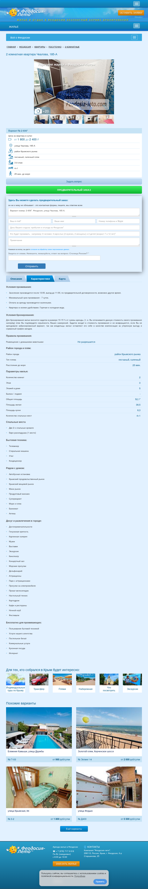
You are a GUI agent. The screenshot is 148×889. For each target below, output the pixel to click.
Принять (100, 881)
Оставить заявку (131, 12)
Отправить (31, 266)
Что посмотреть (109, 683)
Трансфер (39, 683)
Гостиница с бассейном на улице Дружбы (39, 734)
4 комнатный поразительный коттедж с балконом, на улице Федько (109, 794)
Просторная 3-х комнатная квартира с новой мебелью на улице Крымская (39, 794)
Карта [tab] (62, 278)
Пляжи (62, 683)
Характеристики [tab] (40, 278)
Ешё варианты (74, 828)
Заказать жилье (66, 863)
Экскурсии (132, 683)
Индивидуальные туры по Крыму (15, 683)
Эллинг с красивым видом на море (109, 734)
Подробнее (79, 876)
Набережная (85, 683)
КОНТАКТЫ (93, 846)
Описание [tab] (16, 278)
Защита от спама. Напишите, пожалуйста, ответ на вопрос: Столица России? (48, 253)
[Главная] (25, 849)
